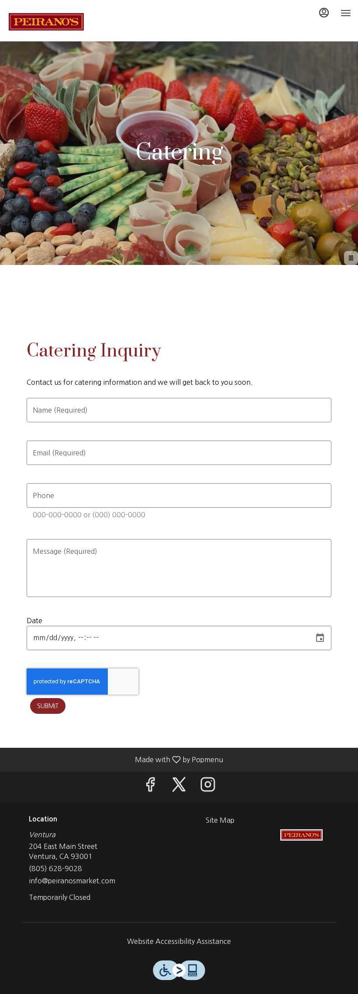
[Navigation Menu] (345, 13)
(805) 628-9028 (55, 868)
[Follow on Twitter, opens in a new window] (179, 787)
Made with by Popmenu (115, 759)
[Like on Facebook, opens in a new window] (150, 787)
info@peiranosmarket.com (72, 880)
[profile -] (324, 12)
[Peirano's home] (46, 21)
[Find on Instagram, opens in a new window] (208, 787)
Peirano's (301, 835)
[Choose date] (320, 638)
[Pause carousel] (351, 258)
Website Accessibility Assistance (179, 941)
